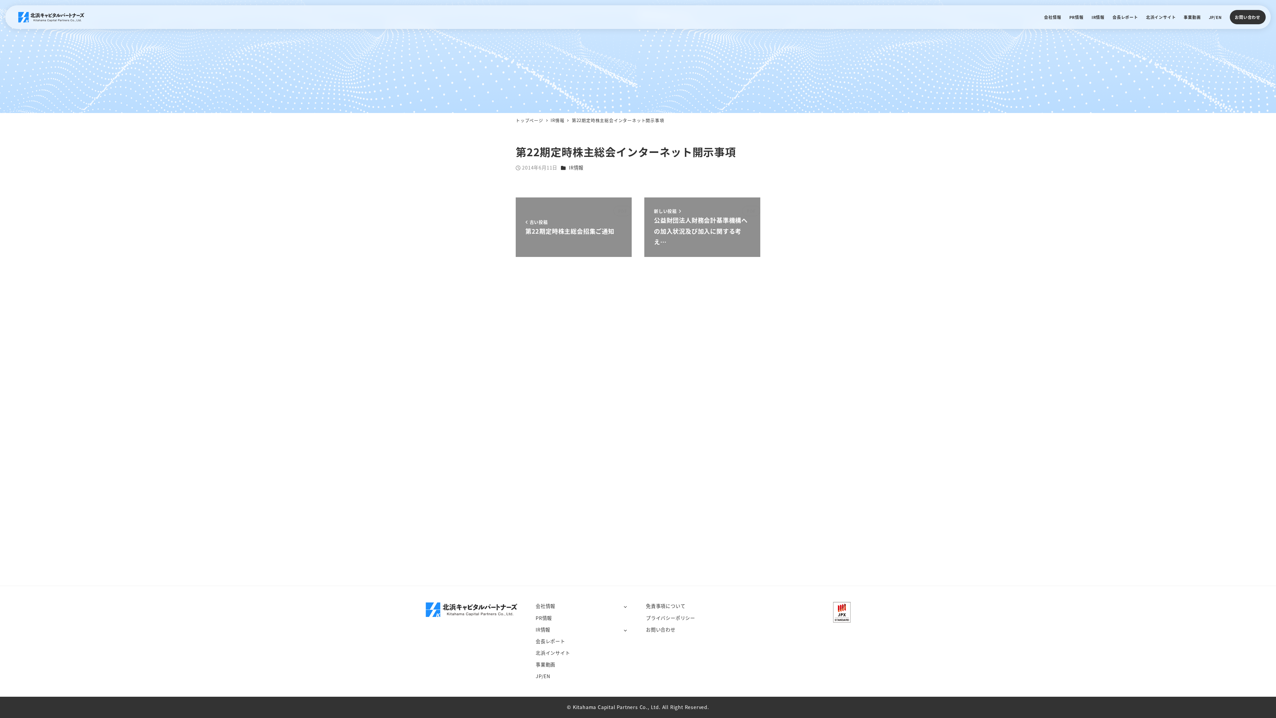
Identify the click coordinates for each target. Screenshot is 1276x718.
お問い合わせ (1247, 17)
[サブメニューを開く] (625, 606)
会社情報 (545, 606)
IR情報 (576, 167)
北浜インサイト (553, 653)
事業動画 (545, 664)
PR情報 (544, 618)
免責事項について (665, 606)
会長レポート (550, 641)
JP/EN (543, 676)
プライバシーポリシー (670, 618)
